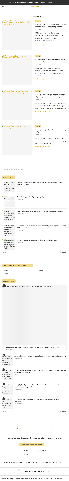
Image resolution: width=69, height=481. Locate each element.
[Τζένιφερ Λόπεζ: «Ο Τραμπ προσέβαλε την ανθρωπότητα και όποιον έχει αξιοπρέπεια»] (17, 105)
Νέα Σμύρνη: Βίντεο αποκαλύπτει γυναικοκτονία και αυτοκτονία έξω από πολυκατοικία (36, 400)
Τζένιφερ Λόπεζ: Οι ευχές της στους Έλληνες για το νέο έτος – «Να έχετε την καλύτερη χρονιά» (50, 26)
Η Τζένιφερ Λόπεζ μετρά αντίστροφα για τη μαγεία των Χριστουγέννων (50, 61)
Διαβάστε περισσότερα (42, 44)
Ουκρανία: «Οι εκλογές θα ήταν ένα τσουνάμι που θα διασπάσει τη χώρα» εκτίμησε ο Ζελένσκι (39, 183)
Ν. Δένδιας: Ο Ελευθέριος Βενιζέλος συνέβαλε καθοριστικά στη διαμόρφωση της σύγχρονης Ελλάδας (41, 226)
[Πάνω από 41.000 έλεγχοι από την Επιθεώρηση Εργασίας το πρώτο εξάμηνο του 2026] (7, 360)
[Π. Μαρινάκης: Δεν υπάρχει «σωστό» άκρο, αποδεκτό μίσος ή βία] (9, 244)
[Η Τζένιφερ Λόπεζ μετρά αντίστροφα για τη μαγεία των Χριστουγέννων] (17, 70)
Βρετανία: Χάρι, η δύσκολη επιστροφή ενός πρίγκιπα (33, 197)
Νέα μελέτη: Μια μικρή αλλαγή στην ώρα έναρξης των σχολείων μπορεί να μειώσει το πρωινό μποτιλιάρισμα (40, 371)
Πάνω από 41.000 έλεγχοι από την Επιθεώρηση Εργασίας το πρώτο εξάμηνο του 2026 (40, 356)
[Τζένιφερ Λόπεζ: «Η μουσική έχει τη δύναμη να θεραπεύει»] (17, 140)
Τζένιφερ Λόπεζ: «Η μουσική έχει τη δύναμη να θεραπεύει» (50, 131)
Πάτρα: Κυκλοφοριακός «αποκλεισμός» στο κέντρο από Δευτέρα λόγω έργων (30, 2)
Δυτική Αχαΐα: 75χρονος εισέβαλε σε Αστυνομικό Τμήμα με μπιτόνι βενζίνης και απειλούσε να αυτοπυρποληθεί (38, 386)
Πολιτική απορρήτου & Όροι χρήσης (51, 462)
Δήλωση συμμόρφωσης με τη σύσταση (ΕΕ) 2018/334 (20, 462)
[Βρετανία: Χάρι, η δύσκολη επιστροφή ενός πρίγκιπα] (9, 201)
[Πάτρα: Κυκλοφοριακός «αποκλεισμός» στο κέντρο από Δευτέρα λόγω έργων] (9, 215)
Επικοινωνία (34, 465)
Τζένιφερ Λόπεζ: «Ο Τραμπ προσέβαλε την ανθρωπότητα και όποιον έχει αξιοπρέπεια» (50, 96)
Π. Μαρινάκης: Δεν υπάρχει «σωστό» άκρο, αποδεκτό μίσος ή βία (37, 240)
